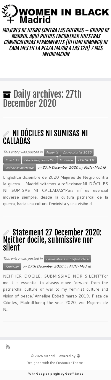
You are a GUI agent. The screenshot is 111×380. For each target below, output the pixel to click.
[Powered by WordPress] (78, 355)
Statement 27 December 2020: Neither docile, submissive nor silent (52, 240)
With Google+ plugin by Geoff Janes (55, 373)
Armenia (52, 152)
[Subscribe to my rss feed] (9, 346)
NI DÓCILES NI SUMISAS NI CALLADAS (45, 137)
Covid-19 (12, 160)
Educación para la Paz (39, 160)
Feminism (12, 267)
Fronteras (66, 160)
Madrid (49, 356)
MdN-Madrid (95, 167)
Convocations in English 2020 (67, 259)
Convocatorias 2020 (76, 152)
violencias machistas (19, 168)
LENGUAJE (86, 160)
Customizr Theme (69, 362)
